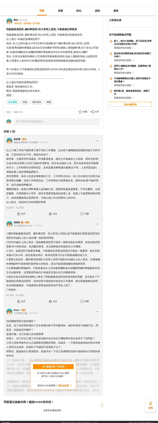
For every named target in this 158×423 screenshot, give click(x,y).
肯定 (55, 214)
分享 (97, 111)
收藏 (85, 111)
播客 (116, 10)
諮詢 (97, 10)
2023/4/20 (23, 20)
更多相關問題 (130, 104)
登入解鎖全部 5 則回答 (53, 366)
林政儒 (17, 139)
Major (17, 310)
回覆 (87, 214)
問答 (42, 10)
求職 (25, 102)
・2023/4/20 (43, 142)
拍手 (23, 214)
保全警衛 (12, 102)
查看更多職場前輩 (52, 410)
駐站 (79, 10)
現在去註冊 (63, 385)
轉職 (49, 102)
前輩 (60, 10)
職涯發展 (36, 102)
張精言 (17, 222)
